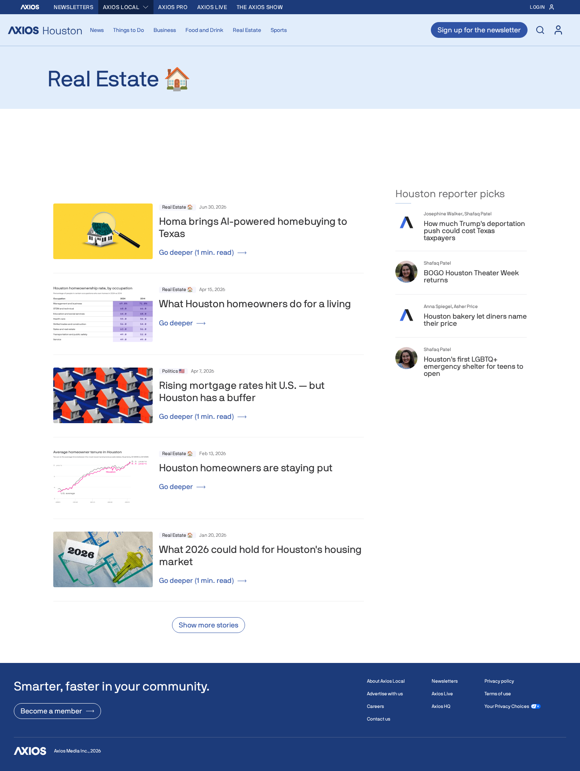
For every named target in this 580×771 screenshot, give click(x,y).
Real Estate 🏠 (177, 207)
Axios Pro (172, 7)
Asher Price (466, 306)
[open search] (540, 30)
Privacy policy (499, 681)
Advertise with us (385, 693)
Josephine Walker (443, 213)
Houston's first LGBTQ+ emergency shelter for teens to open (473, 366)
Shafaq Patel (478, 213)
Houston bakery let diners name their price (475, 320)
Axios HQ (441, 706)
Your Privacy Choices (507, 706)
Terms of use (498, 693)
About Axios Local (386, 681)
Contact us (378, 719)
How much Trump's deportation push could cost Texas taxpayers (474, 230)
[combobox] (126, 7)
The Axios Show (260, 7)
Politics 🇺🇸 (173, 371)
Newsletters (74, 7)
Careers (375, 706)
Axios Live (212, 7)
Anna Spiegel (438, 306)
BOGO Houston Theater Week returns (471, 276)
